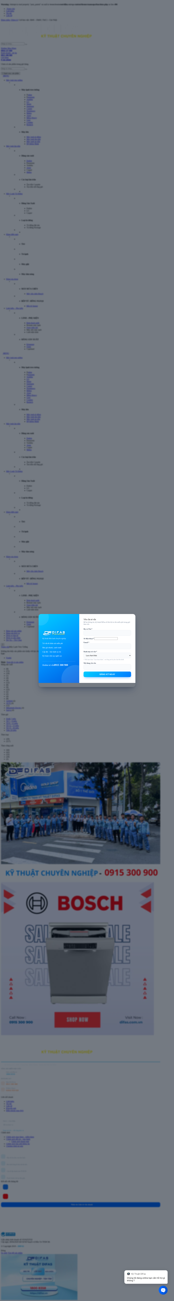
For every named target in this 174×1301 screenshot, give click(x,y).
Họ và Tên (88, 629)
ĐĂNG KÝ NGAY (107, 674)
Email (86, 642)
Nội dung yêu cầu (90, 663)
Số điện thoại (89, 639)
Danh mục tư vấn (90, 652)
